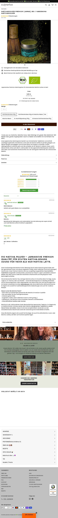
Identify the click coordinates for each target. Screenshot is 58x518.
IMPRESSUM (32, 482)
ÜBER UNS (3, 473)
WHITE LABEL (4, 475)
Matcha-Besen (6, 118)
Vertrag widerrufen (34, 486)
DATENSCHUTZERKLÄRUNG (36, 475)
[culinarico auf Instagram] (30, 499)
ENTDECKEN (4, 484)
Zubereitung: (5, 155)
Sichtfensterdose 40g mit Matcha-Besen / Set (32, 114)
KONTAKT (3, 482)
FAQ (2, 480)
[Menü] (55, 485)
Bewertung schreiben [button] (29, 190)
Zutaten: (4, 162)
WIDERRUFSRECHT (34, 478)
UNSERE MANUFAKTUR (29, 383)
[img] (7, 200)
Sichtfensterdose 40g (8, 114)
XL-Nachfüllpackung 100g (21, 118)
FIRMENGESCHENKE (6, 478)
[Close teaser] (36, 513)
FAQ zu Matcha (7, 322)
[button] (5, 16)
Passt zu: (4, 159)
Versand (33, 98)
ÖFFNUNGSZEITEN (6, 486)
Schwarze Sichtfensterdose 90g (41, 118)
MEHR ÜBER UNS (29, 357)
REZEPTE (3, 491)
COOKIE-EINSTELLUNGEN (35, 484)
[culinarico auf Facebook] (32, 499)
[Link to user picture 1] (7, 228)
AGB (30, 473)
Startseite (3, 9)
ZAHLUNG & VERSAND (34, 480)
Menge (3, 106)
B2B (2, 488)
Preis (29, 91)
